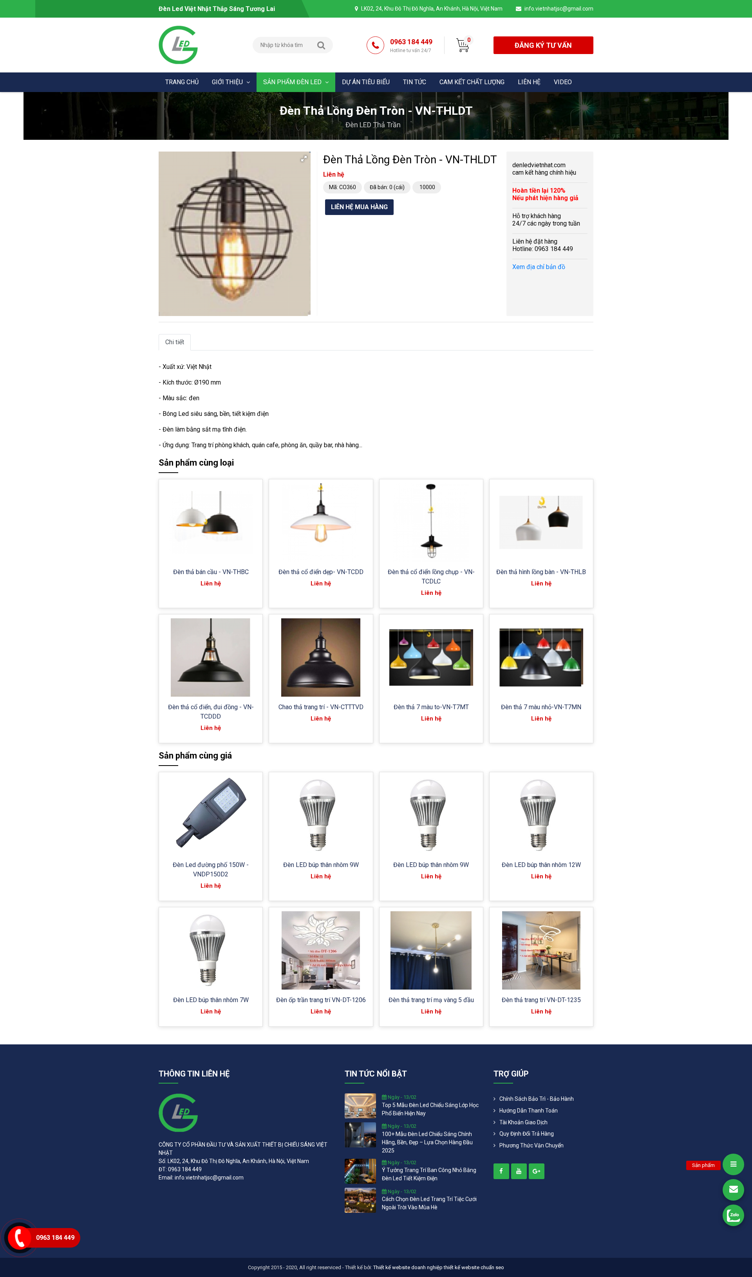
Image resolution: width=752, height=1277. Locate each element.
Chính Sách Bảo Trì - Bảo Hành (536, 1099)
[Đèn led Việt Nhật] (178, 44)
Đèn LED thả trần (373, 125)
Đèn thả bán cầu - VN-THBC (211, 572)
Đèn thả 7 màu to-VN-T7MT (431, 707)
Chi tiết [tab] (174, 342)
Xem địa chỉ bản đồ (538, 267)
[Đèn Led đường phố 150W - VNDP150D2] (211, 815)
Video (563, 82)
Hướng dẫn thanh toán (528, 1110)
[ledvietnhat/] (501, 1171)
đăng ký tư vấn (543, 45)
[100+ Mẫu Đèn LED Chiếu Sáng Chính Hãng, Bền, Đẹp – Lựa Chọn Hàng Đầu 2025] (360, 1134)
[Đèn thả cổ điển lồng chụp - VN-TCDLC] (431, 522)
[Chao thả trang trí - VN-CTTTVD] (320, 657)
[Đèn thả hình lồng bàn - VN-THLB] (541, 522)
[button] (304, 158)
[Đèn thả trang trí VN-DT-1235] (541, 950)
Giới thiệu (228, 82)
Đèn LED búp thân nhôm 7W (211, 1000)
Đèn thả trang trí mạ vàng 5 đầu (431, 1000)
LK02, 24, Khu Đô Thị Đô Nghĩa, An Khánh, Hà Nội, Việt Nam (432, 8)
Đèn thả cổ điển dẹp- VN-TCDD (320, 572)
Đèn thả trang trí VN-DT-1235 (541, 1000)
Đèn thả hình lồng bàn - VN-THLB (541, 572)
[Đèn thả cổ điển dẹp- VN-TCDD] (320, 522)
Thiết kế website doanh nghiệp (408, 1267)
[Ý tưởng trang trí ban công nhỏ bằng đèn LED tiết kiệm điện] (360, 1170)
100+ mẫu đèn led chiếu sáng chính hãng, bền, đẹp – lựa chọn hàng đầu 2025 (427, 1142)
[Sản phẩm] (733, 1164)
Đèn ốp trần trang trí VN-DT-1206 (321, 1000)
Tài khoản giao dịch (523, 1122)
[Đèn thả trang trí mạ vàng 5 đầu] (431, 950)
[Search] (321, 45)
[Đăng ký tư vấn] (733, 1190)
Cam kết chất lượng (471, 82)
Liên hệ (529, 82)
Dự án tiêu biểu (366, 82)
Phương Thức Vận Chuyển (531, 1145)
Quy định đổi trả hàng (526, 1134)
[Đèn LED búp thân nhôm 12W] (541, 815)
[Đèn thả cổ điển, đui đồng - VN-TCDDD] (210, 657)
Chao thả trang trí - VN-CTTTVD (320, 707)
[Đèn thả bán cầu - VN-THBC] (211, 522)
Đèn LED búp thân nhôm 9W (321, 865)
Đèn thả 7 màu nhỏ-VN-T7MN (541, 707)
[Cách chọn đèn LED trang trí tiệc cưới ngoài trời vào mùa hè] (360, 1199)
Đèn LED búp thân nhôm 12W (541, 865)
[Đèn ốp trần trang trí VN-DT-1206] (321, 950)
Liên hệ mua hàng (359, 207)
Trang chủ (182, 82)
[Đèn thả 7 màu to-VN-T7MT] (431, 657)
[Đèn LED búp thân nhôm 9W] (321, 815)
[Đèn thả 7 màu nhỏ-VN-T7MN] (541, 658)
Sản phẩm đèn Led (293, 82)
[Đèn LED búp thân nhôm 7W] (211, 950)
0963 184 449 (411, 45)
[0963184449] (733, 1215)
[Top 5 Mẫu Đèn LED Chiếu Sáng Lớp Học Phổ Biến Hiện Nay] (360, 1105)
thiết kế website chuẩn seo (474, 1267)
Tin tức (414, 82)
